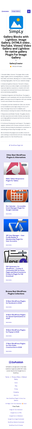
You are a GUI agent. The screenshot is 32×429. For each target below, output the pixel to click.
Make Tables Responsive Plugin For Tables (15, 180)
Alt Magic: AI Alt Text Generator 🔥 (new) (16, 403)
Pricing (16, 389)
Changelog (16, 392)
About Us (16, 395)
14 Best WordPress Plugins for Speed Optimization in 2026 (16, 316)
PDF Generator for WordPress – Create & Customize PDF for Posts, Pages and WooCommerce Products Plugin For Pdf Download (16, 271)
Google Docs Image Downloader (16, 419)
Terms (7, 377)
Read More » (9, 184)
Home (16, 383)
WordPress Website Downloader (16, 422)
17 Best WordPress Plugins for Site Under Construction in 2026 (15, 345)
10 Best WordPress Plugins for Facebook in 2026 (16, 302)
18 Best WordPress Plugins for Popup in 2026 (15, 331)
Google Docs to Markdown (16, 416)
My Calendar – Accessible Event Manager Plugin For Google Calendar (16, 208)
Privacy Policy (16, 377)
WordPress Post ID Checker (16, 425)
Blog (16, 386)
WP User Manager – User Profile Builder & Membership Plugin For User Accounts (15, 238)
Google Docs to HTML (16, 413)
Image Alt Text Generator (16, 409)
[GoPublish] (5, 11)
